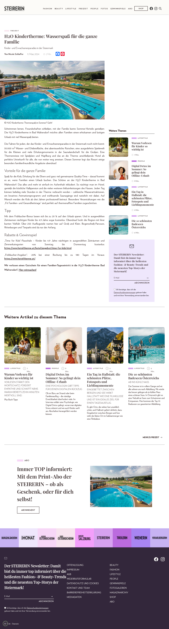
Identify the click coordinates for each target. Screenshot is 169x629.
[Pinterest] (62, 54)
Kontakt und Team (78, 588)
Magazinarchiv (119, 593)
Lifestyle (70, 9)
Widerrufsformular (79, 579)
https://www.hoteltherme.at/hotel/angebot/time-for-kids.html (38, 248)
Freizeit (83, 9)
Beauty (59, 9)
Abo (130, 9)
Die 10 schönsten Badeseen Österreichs (142, 224)
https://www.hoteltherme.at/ (19, 258)
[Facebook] (57, 54)
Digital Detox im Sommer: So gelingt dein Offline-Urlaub (141, 170)
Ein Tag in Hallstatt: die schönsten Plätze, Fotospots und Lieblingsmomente (143, 198)
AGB (69, 574)
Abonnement (28, 510)
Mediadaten (74, 597)
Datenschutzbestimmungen (124, 293)
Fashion (47, 9)
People (94, 9)
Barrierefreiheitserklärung (84, 593)
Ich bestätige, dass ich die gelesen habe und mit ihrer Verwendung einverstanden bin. (131, 292)
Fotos (104, 9)
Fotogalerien (118, 588)
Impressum (73, 570)
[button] (5, 623)
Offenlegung (75, 565)
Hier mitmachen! (27, 270)
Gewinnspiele (118, 9)
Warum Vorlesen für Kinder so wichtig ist (142, 146)
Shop (141, 9)
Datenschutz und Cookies (83, 583)
